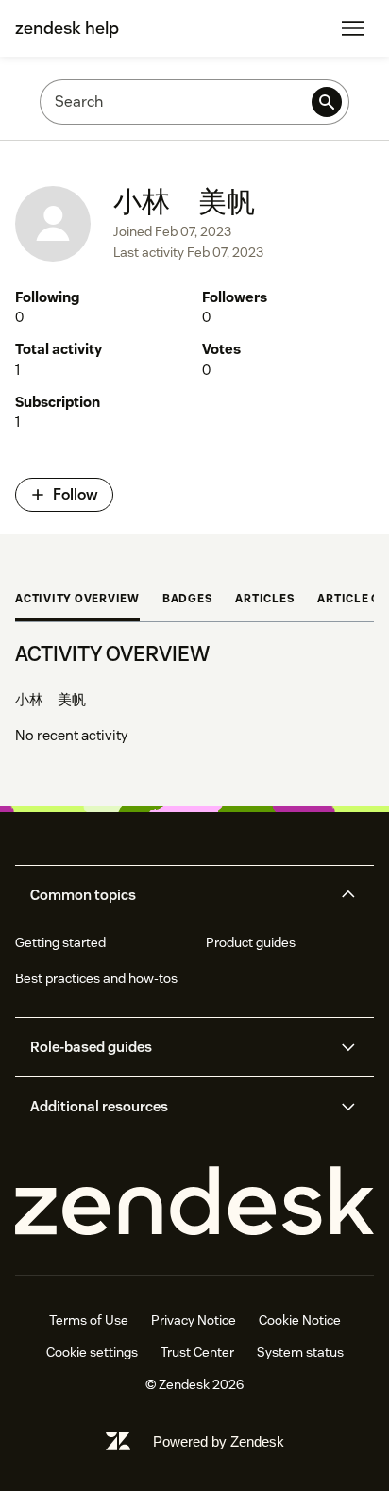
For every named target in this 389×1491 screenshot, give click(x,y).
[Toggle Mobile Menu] (353, 28)
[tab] (77, 600)
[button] (178, 895)
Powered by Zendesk (218, 1441)
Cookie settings (92, 1352)
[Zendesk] (194, 1201)
